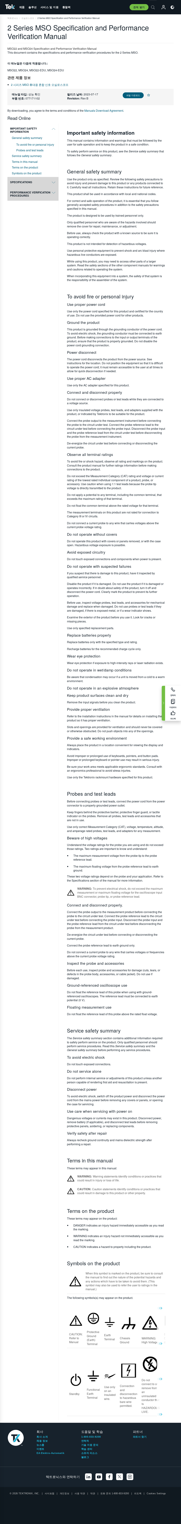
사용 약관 (80, 1493)
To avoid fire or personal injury (35, 145)
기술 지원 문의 (89, 1444)
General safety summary (27, 138)
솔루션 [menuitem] (32, 7)
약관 (92, 1493)
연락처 (85, 1440)
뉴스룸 (40, 1444)
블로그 (85, 1457)
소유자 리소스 (89, 1453)
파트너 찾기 (140, 1436)
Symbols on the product (26, 173)
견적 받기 (139, 7)
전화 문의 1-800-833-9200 (114, 1493)
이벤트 (40, 1449)
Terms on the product (25, 167)
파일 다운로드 (133, 95)
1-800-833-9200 (91, 1436)
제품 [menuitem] (22, 7)
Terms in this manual (25, 162)
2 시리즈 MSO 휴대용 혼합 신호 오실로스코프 (39, 85)
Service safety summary (27, 156)
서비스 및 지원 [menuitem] (49, 7)
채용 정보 (42, 1440)
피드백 (137, 1493)
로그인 (161, 7)
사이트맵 (49, 1493)
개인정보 (64, 1493)
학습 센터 (86, 1449)
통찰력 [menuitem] (66, 7)
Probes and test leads (29, 150)
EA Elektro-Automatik (50, 1453)
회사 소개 (42, 1436)
